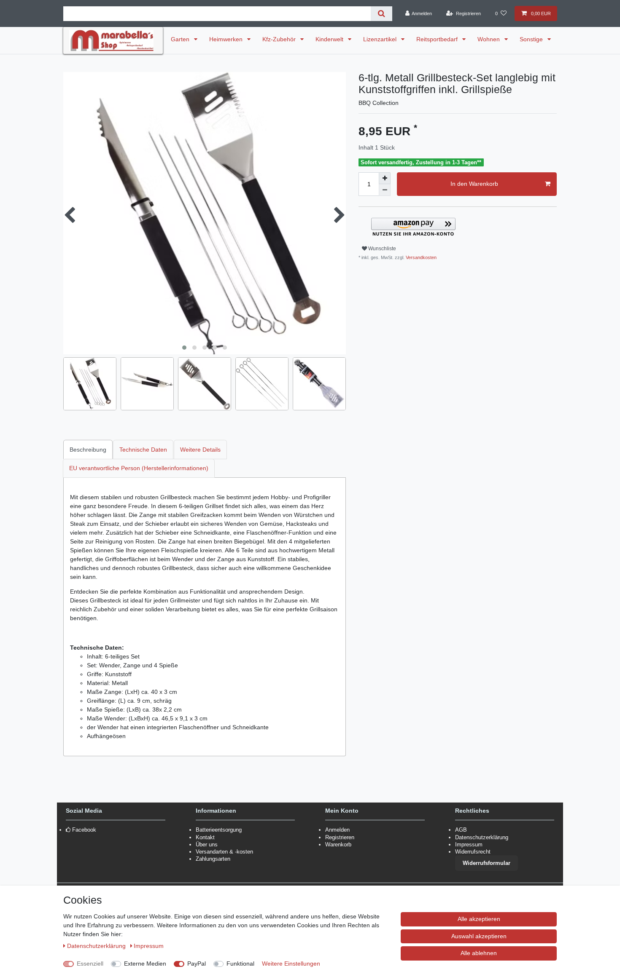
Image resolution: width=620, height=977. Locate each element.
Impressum (469, 844)
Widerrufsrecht (473, 852)
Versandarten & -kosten (224, 852)
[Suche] (381, 13)
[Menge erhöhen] (385, 178)
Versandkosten (420, 257)
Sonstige (532, 39)
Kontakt (205, 837)
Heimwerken (226, 39)
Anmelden (337, 830)
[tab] (88, 449)
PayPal (196, 963)
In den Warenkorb (474, 183)
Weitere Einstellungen (291, 963)
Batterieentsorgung (219, 830)
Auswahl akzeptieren (479, 936)
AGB (461, 830)
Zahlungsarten (213, 859)
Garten (181, 39)
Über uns (207, 844)
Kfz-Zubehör (279, 39)
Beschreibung (88, 449)
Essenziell (90, 963)
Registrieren (339, 837)
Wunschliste (381, 249)
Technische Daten (143, 449)
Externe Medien (145, 963)
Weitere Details (200, 449)
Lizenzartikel (380, 39)
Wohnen (489, 39)
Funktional (240, 963)
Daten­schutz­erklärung (97, 945)
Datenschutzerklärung (481, 837)
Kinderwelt (330, 39)
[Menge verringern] (385, 190)
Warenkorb (338, 844)
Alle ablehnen (479, 953)
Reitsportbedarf (437, 39)
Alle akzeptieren (479, 918)
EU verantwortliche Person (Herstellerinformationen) (138, 468)
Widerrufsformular (486, 863)
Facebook (84, 830)
